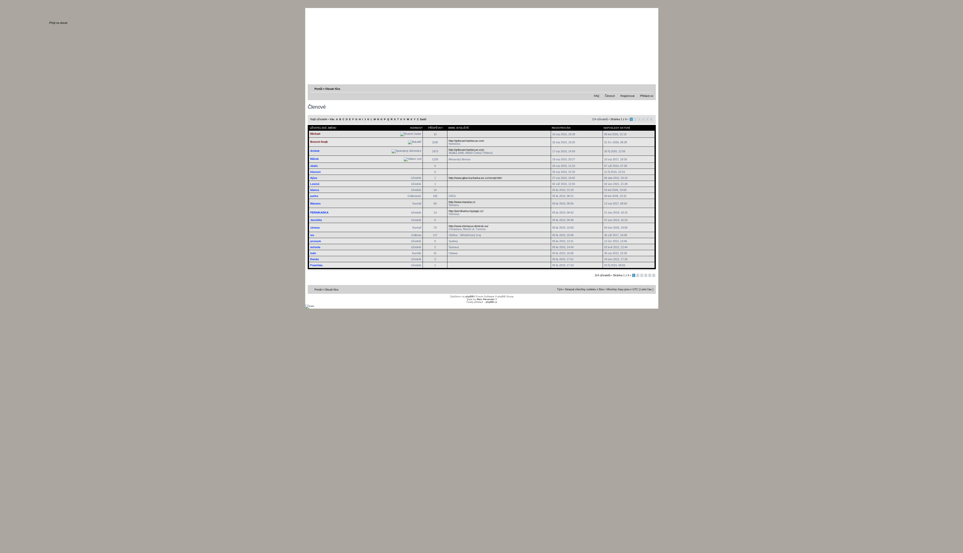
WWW (451, 127)
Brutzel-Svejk (319, 141)
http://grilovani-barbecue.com (466, 140)
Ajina (313, 177)
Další (423, 119)
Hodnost (416, 127)
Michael (315, 133)
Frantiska (316, 265)
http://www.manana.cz (462, 201)
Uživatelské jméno (323, 127)
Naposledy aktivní (617, 127)
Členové (610, 95)
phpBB (469, 296)
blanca (314, 189)
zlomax (315, 227)
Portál (318, 88)
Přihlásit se (646, 95)
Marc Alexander (486, 299)
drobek (314, 150)
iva (312, 235)
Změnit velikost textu (650, 89)
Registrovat (627, 95)
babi (313, 253)
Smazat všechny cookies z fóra (584, 289)
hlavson (315, 171)
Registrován (561, 127)
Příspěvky (435, 127)
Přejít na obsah (58, 22)
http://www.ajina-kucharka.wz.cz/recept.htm (475, 177)
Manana (315, 203)
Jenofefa (316, 220)
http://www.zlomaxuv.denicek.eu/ (468, 226)
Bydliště (462, 127)
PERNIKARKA (319, 212)
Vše (332, 119)
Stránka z (618, 119)
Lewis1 (314, 183)
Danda (314, 259)
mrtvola (315, 247)
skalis (314, 165)
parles (314, 195)
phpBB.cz (491, 302)
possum (315, 241)
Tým (560, 289)
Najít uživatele (318, 119)
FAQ (596, 95)
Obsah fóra (332, 88)
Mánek (314, 158)
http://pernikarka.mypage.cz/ (466, 211)
